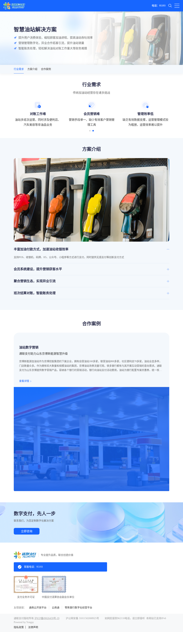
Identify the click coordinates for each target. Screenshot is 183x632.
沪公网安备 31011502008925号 (82, 618)
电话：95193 (158, 5)
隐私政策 (19, 627)
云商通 (55, 607)
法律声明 (33, 627)
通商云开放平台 (37, 607)
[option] (38, 114)
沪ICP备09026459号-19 (46, 618)
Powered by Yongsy (24, 622)
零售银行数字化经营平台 (78, 607)
